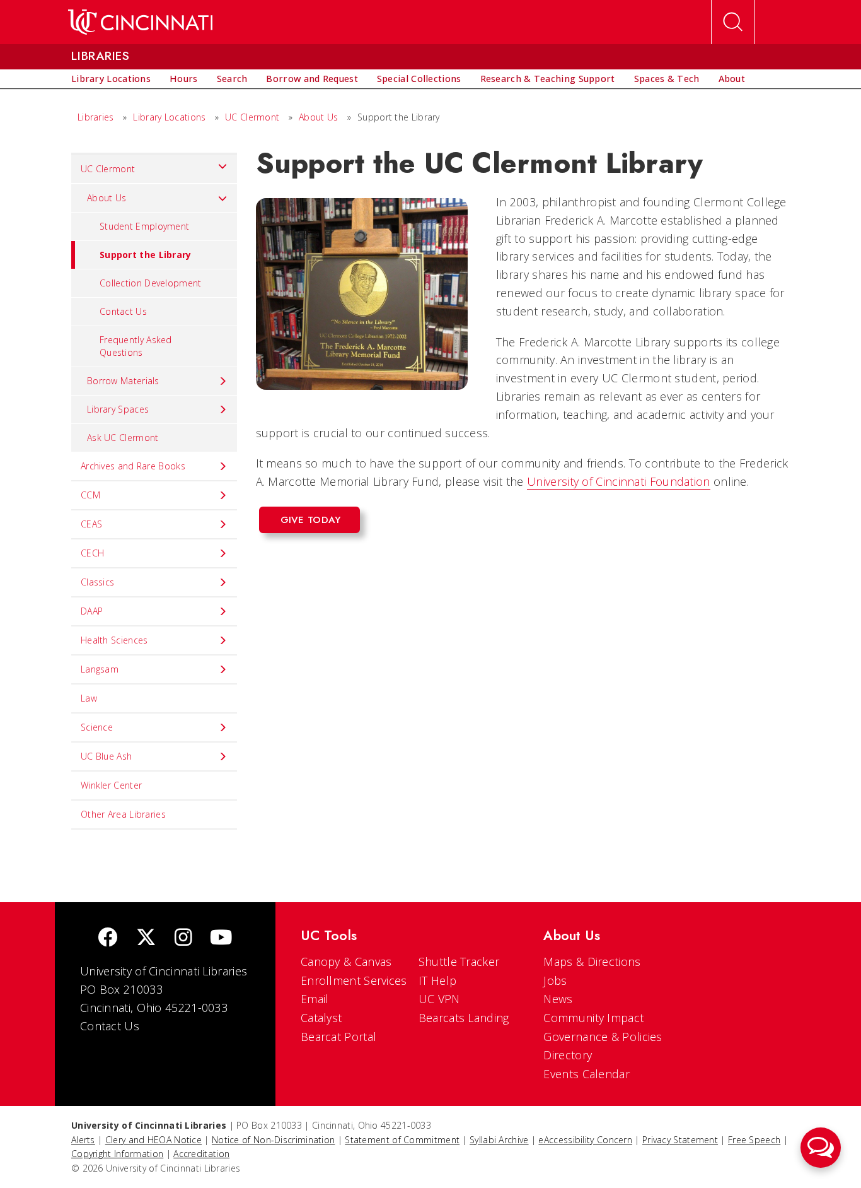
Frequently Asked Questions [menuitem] (136, 346)
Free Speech (754, 1140)
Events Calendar (586, 1073)
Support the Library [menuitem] (146, 255)
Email (315, 998)
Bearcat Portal (338, 1036)
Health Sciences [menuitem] (114, 640)
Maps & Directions (591, 961)
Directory (567, 1054)
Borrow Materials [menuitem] (123, 381)
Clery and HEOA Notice (153, 1140)
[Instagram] (183, 938)
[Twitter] (146, 938)
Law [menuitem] (89, 698)
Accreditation (201, 1154)
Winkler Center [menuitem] (111, 785)
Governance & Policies (602, 1036)
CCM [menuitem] (90, 495)
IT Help (437, 980)
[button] (820, 1147)
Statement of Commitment (402, 1140)
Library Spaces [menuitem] (118, 409)
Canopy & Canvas (346, 961)
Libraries (96, 117)
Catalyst (321, 1017)
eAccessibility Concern (585, 1140)
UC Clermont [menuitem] (108, 169)
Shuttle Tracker (459, 961)
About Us (318, 117)
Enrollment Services (354, 980)
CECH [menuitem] (92, 553)
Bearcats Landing (464, 1017)
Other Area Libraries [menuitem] (123, 814)
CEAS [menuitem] (91, 524)
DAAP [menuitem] (92, 611)
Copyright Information (117, 1154)
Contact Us (109, 1025)
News (557, 998)
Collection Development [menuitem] (151, 283)
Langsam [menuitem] (99, 669)
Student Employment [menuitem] (144, 226)
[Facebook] (108, 938)
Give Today (310, 520)
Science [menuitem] (97, 727)
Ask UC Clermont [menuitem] (123, 438)
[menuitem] (111, 78)
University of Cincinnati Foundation (618, 481)
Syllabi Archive (499, 1140)
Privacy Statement (680, 1140)
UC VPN (439, 998)
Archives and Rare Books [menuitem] (133, 466)
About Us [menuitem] (106, 198)
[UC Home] (140, 22)
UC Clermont (252, 117)
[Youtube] (221, 938)
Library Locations (169, 117)
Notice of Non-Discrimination (273, 1140)
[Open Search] (733, 22)
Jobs (555, 980)
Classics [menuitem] (97, 582)
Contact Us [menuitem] (123, 311)
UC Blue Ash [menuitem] (106, 756)
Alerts (83, 1140)
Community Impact (593, 1017)
